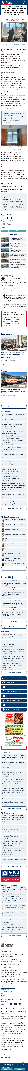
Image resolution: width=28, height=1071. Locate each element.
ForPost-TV (4, 993)
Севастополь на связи (11, 678)
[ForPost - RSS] (7, 1004)
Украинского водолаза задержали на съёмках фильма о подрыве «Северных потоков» (13, 643)
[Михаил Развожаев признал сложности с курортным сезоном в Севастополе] (14, 373)
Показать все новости (14, 508)
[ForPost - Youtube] (15, 1004)
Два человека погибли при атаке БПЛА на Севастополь (12, 432)
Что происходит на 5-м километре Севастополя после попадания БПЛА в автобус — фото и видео (13, 416)
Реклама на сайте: (6, 1049)
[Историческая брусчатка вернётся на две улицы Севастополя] (5, 238)
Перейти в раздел (14, 569)
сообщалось (5, 154)
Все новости (5, 989)
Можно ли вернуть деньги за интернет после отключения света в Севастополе (13, 921)
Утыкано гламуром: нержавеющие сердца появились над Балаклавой (12, 604)
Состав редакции (6, 997)
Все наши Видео (11, 682)
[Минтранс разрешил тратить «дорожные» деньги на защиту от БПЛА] (5, 265)
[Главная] (7, 2)
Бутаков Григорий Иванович (14, 563)
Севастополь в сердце (13, 691)
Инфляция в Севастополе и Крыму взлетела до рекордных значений (13, 455)
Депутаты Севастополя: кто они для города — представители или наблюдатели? (13, 594)
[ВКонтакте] (3, 218)
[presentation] (4, 364)
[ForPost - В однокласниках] (20, 1004)
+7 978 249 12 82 (6, 967)
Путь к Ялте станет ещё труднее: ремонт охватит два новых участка (18, 245)
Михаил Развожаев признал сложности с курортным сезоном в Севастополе (13, 391)
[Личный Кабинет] (21, 1)
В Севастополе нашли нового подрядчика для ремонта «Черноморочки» (18, 250)
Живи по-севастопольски (14, 705)
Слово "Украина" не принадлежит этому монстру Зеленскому (14, 584)
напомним (9, 65)
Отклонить (7, 1069)
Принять (19, 1069)
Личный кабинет (14, 627)
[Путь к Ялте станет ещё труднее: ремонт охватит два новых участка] (5, 243)
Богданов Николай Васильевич (15, 544)
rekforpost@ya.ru (6, 1057)
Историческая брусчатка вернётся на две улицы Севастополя (17, 239)
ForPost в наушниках (12, 709)
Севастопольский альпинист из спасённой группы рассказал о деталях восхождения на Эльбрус (12, 801)
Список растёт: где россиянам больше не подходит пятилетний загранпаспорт (12, 665)
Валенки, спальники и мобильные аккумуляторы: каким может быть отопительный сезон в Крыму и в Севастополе (12, 355)
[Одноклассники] (7, 218)
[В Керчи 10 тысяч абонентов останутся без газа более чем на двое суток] (5, 254)
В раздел (14, 621)
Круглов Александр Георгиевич (15, 534)
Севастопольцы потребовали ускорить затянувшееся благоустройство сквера (11, 469)
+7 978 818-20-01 (6, 1054)
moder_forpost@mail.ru (12, 964)
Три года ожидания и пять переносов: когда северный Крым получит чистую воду (12, 772)
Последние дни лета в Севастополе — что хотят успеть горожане (13, 462)
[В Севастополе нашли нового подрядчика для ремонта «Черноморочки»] (5, 249)
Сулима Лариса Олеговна (13, 553)
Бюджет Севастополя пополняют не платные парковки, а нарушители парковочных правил (13, 424)
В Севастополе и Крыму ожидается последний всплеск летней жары (13, 495)
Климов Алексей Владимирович (15, 519)
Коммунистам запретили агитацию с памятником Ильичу (13, 502)
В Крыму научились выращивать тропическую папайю (12, 448)
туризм (23, 386)
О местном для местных (13, 687)
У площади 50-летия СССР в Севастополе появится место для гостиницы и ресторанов (12, 828)
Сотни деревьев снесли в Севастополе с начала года (10, 477)
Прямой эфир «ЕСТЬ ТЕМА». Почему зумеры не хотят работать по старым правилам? (14, 889)
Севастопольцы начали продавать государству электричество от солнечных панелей (13, 764)
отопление (22, 349)
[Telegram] (11, 218)
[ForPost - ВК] (11, 1004)
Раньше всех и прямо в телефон (16, 696)
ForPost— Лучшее (18, 1008)
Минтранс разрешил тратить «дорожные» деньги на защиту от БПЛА (18, 266)
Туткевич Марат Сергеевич (14, 524)
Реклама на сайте (6, 951)
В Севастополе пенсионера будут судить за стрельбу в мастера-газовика (18, 261)
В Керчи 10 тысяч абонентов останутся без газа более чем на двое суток (18, 255)
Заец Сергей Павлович (12, 549)
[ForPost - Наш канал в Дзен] (23, 1004)
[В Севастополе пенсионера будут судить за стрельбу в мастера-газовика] (5, 259)
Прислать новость (14, 407)
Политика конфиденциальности (8, 1066)
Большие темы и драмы (13, 700)
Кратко (3, 995)
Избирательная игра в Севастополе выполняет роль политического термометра (13, 614)
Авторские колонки (7, 991)
